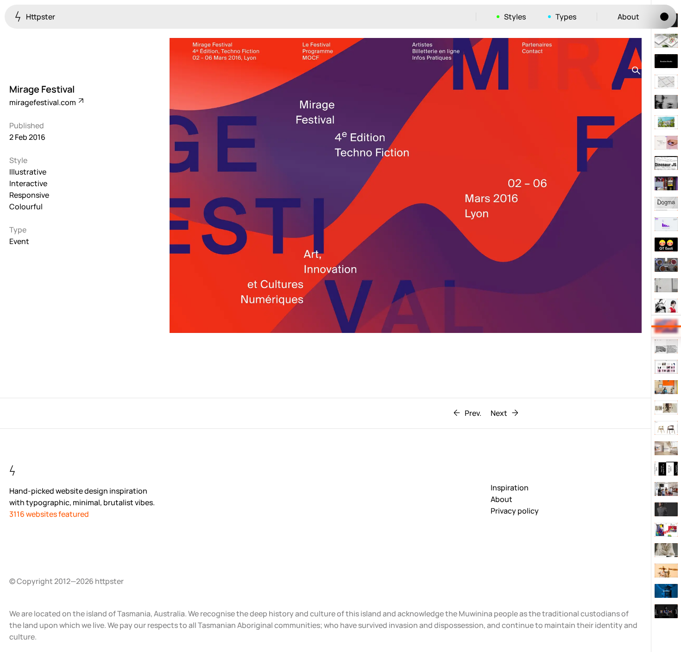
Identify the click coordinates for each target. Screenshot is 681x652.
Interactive (28, 183)
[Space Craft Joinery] (666, 387)
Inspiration (510, 488)
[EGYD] (666, 530)
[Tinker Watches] (666, 570)
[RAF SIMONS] (666, 305)
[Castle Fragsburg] (666, 122)
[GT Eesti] (666, 244)
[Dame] (666, 142)
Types (565, 17)
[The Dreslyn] (666, 550)
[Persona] (666, 591)
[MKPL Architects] (666, 285)
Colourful (26, 206)
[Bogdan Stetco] (666, 102)
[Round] (666, 346)
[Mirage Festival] (666, 326)
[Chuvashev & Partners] (666, 183)
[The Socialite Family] (666, 489)
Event (19, 241)
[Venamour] (666, 41)
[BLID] (666, 367)
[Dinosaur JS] (666, 163)
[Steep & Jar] (666, 265)
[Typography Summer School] (666, 468)
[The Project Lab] (666, 224)
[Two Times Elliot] (666, 81)
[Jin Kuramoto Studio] (666, 428)
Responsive (29, 195)
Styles (515, 17)
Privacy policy (515, 511)
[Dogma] (666, 204)
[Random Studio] (666, 61)
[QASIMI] (666, 407)
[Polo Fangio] (666, 509)
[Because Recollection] (666, 611)
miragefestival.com (43, 102)
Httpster (40, 17)
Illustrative (27, 172)
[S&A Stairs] (666, 448)
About (628, 17)
